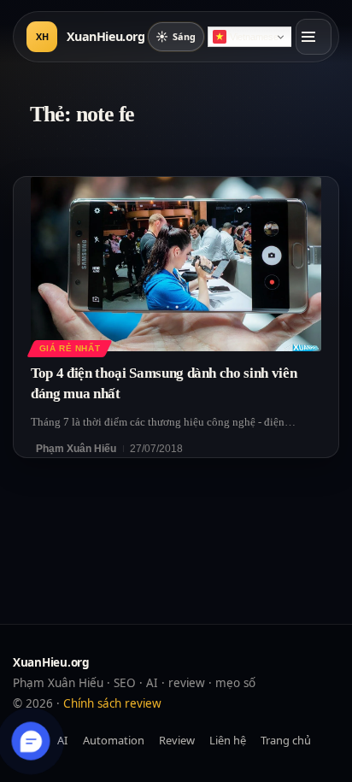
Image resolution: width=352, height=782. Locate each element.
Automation (113, 740)
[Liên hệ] (31, 741)
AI (62, 740)
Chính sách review (112, 703)
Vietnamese (254, 37)
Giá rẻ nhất (69, 348)
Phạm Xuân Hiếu (76, 449)
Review (177, 740)
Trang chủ (286, 740)
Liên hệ (227, 740)
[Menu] (313, 37)
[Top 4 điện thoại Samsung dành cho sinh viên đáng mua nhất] (176, 264)
